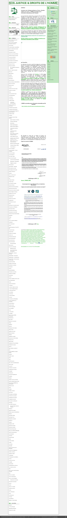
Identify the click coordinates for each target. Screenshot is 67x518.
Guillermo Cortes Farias (12, 263)
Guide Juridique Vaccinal (14, 136)
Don (9, 178)
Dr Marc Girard (11, 181)
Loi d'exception (11, 311)
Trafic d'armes (11, 463)
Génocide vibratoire (12, 241)
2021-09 (49, 64)
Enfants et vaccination (12, 198)
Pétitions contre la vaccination (13, 379)
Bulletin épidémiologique (40, 229)
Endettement (11, 196)
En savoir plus (55, 516)
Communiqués (11, 98)
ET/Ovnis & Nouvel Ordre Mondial (14, 213)
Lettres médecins (11, 303)
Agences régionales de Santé (13, 48)
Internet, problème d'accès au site (14, 278)
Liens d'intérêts (11, 308)
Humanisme (10, 266)
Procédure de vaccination (13, 395)
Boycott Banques (11, 80)
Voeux (10, 493)
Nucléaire (10, 354)
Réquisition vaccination (12, 418)
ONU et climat (11, 364)
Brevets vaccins (11, 85)
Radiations (10, 408)
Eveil (9, 218)
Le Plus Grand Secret (12, 290)
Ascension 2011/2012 (12, 57)
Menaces (10, 326)
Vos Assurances (11, 495)
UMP (9, 468)
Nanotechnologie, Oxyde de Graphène (35, 237)
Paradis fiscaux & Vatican (13, 369)
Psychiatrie (10, 402)
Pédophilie (10, 371)
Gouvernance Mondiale (12, 246)
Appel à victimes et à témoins (14, 119)
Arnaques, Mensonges (13, 121)
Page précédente (23, 246)
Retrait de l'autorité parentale (14, 143)
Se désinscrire (53, 13)
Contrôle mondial (11, 113)
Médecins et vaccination (12, 321)
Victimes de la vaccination (36, 241)
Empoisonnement (11, 195)
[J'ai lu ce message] (65, 516)
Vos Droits (10, 496)
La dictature (11, 285)
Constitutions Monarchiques (13, 109)
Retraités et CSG (11, 423)
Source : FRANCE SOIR (26, 180)
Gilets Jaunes (11, 245)
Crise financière (11, 164)
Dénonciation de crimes (12, 168)
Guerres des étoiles (12, 261)
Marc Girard (10, 319)
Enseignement (11, 200)
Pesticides (10, 376)
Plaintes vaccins (11, 385)
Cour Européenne (11, 154)
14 (34, 246)
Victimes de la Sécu (12, 488)
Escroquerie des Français (13, 210)
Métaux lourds (11, 329)
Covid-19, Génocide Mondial (14, 159)
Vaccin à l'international (12, 476)
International (11, 275)
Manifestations (11, 317)
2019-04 (49, 69)
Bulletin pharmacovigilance (14, 126)
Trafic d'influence (29, 241)
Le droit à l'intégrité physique (13, 288)
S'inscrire (53, 11)
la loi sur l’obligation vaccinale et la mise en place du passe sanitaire (33, 97)
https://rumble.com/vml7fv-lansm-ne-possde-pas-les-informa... (33, 106)
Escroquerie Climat (12, 208)
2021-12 (49, 62)
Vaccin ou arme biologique (13, 478)
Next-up (10, 346)
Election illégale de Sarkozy (13, 191)
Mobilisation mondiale (12, 336)
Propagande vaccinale (12, 399)
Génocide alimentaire (12, 238)
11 (31, 246)
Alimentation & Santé (12, 52)
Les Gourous (11, 293)
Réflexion (10, 413)
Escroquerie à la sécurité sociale (14, 205)
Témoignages (11, 455)
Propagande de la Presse (13, 397)
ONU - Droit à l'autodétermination (14, 362)
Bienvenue (10, 71)
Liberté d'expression (12, 306)
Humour (10, 268)
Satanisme (10, 435)
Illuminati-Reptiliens (12, 270)
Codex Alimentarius (12, 95)
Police (10, 387)
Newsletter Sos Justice (12, 344)
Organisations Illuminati (12, 508)
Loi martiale (10, 313)
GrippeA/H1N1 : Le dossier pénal (14, 257)
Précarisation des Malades (13, 394)
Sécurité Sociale (11, 437)
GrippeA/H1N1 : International (13, 255)
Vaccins (10, 483)
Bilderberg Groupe (13, 248)
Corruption (10, 115)
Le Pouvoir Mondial (12, 506)
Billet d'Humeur (11, 73)
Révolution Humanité (12, 427)
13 (33, 246)
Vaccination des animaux (12, 481)
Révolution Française (12, 425)
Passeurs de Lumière (12, 510)
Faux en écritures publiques (13, 220)
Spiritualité (10, 445)
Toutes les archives (50, 79)
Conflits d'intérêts (11, 100)
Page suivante (37, 246)
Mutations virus (11, 339)
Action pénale (11, 45)
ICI (38, 178)
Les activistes (11, 292)
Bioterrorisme (12, 123)
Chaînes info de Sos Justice (13, 88)
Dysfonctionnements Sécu (13, 188)
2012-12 (49, 76)
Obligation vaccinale (32, 238)
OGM (10, 357)
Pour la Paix (11, 392)
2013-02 (49, 74)
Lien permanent (43, 241)
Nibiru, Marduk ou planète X (13, 348)
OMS (9, 359)
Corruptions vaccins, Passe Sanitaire (34, 231)
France (10, 225)
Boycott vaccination (12, 83)
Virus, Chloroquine (12, 491)
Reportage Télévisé (12, 415)
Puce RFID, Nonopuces (12, 404)
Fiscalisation (11, 222)
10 (30, 246)
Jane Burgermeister (12, 280)
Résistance (10, 420)
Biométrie (10, 75)
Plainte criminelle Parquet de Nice (14, 381)
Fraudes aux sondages (12, 233)
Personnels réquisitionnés (13, 374)
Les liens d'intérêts (12, 295)
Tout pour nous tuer (12, 460)
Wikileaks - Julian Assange (13, 500)
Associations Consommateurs (13, 60)
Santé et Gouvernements (13, 432)
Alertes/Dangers (11, 50)
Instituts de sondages (12, 273)
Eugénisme (10, 215)
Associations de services (12, 62)
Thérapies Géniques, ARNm (14, 145)
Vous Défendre (11, 498)
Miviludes (10, 334)
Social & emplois (11, 440)
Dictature (10, 173)
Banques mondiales (12, 65)
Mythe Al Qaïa (11, 341)
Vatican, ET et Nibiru (12, 486)
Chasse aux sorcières (12, 90)
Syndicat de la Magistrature (13, 450)
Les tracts (10, 297)
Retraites (10, 422)
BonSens (37, 74)
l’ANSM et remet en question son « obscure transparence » (33, 89)
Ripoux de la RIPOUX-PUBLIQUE (14, 430)
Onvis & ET (10, 366)
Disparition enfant (11, 176)
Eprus (10, 203)
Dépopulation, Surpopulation (14, 161)
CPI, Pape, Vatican (12, 156)
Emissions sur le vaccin (12, 193)
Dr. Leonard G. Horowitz (12, 183)
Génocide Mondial (13, 243)
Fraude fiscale (11, 231)
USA (9, 473)
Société (10, 442)
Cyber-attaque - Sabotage (13, 166)
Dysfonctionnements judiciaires (13, 186)
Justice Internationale (12, 283)
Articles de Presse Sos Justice (13, 55)
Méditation (10, 324)
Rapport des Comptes (12, 410)
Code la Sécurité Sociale (12, 93)
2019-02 (49, 71)
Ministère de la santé (12, 331)
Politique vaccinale (12, 390)
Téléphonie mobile (12, 453)
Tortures (10, 458)
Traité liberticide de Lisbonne (13, 465)
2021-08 (49, 66)
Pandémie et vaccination (12, 367)
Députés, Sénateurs (12, 171)
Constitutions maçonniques (13, 107)
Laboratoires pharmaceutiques (31, 236)
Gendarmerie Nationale (12, 236)
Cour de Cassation (12, 148)
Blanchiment (11, 78)
